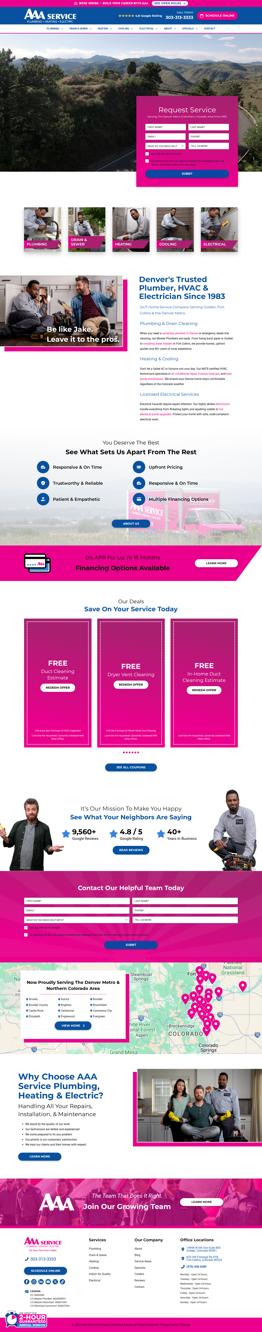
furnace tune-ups (208, 373)
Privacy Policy (169, 1324)
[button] (57, 688)
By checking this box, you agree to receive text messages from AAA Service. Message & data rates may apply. (187, 163)
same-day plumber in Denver (180, 333)
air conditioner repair (184, 373)
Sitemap (185, 1324)
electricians (222, 404)
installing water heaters (157, 343)
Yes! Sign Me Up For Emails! (166, 153)
